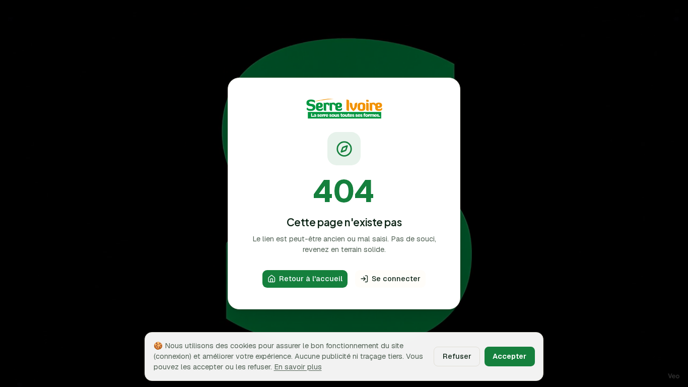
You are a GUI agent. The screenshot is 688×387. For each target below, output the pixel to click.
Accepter (509, 356)
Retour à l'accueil (310, 278)
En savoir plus (298, 366)
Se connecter (396, 278)
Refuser (457, 356)
